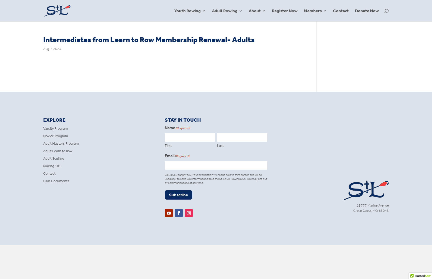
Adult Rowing (225, 11)
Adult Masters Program (61, 144)
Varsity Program (55, 129)
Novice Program (55, 136)
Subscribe (178, 194)
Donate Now (367, 11)
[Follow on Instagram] (189, 213)
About (255, 11)
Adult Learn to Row (57, 151)
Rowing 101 (52, 166)
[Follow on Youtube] (169, 213)
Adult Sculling (53, 159)
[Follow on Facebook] (179, 213)
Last (220, 145)
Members (313, 11)
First (168, 145)
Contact (341, 11)
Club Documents (56, 181)
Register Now (285, 11)
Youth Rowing (187, 11)
